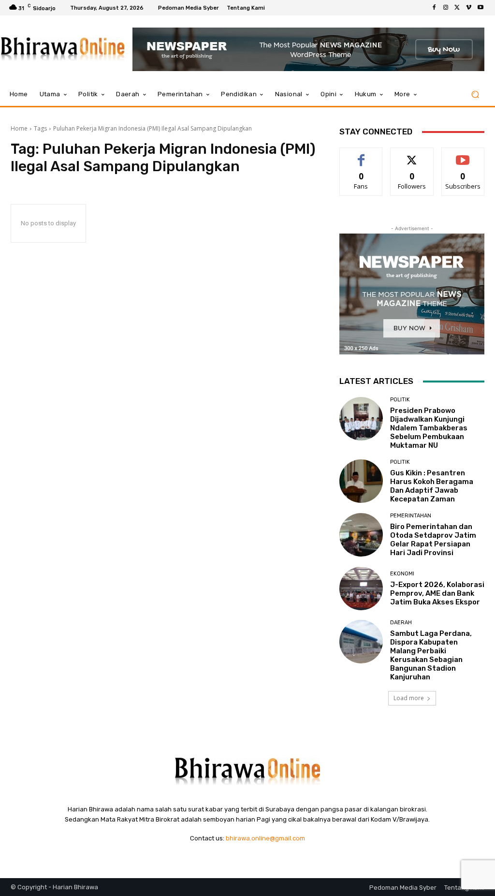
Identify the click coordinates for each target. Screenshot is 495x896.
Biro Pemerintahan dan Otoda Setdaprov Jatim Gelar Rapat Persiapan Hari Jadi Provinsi (433, 539)
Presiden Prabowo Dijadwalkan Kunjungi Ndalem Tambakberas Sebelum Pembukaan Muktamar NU (428, 428)
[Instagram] (445, 8)
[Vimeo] (469, 8)
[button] (475, 94)
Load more (408, 698)
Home (19, 128)
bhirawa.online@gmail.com (265, 838)
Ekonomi (402, 573)
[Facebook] (434, 8)
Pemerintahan (410, 515)
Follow (412, 155)
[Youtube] (480, 8)
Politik (400, 399)
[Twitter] (457, 8)
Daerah (401, 622)
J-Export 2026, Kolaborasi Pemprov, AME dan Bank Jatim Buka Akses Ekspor (437, 593)
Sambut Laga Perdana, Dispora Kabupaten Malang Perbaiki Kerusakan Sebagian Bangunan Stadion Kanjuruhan (431, 655)
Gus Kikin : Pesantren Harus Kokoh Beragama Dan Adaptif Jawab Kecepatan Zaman (431, 486)
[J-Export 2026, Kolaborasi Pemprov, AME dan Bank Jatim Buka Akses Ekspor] (361, 588)
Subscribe (463, 155)
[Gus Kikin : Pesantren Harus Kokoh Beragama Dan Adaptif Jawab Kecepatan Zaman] (361, 481)
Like (361, 155)
